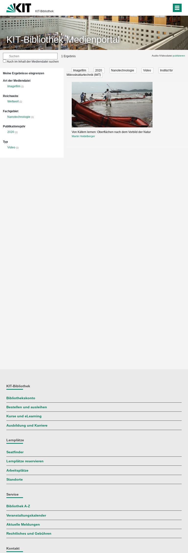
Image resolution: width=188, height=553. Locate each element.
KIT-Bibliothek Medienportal (63, 39)
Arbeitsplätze (17, 470)
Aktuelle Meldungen (23, 524)
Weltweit (13, 101)
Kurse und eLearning (24, 416)
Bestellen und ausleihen (26, 407)
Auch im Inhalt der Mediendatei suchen (33, 61)
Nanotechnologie (18, 117)
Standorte (14, 479)
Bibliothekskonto (20, 398)
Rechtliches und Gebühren (28, 533)
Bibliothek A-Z (18, 506)
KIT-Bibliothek (44, 11)
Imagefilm (13, 86)
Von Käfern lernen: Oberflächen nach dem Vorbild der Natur (111, 132)
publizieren (179, 55)
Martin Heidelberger (83, 136)
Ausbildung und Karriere (26, 425)
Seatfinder (15, 452)
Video (11, 147)
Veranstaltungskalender (26, 515)
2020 (10, 132)
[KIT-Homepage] (18, 7)
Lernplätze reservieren (25, 461)
